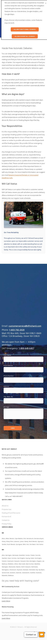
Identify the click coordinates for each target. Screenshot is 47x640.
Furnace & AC (6, 516)
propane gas (31, 464)
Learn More (6, 601)
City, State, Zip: (8, 396)
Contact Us (6, 520)
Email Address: (8, 365)
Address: (6, 386)
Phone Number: (9, 376)
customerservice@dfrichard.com (25, 325)
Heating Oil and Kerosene (11, 513)
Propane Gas (6, 509)
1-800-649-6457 (26, 348)
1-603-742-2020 (16, 329)
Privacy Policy (6, 524)
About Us (5, 506)
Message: (7, 407)
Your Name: (7, 355)
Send (13, 428)
